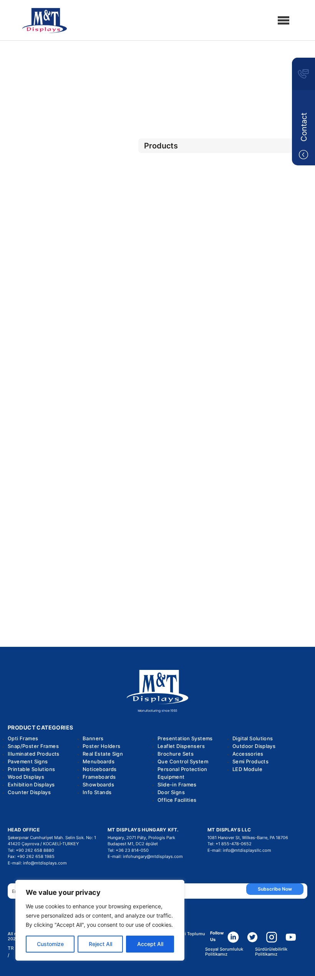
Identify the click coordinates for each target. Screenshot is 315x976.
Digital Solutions (252, 738)
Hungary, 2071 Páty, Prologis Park (141, 837)
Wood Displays (26, 777)
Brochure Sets (176, 754)
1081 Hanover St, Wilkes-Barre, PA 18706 (247, 837)
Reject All (100, 944)
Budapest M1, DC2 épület (133, 843)
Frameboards (99, 777)
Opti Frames (23, 738)
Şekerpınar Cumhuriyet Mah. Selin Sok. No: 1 (52, 837)
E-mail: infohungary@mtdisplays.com (145, 856)
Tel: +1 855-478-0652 (229, 843)
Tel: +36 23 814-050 (128, 850)
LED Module (247, 769)
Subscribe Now (275, 889)
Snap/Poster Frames (33, 746)
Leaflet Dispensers (181, 746)
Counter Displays (29, 792)
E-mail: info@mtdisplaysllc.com (239, 850)
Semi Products (250, 761)
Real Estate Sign (103, 754)
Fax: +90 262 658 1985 (31, 856)
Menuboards (98, 761)
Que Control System (183, 761)
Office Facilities (177, 800)
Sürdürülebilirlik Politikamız (271, 952)
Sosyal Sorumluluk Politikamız (224, 952)
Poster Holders (101, 746)
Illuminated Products (34, 754)
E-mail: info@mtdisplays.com (37, 863)
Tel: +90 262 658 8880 (31, 850)
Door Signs (171, 792)
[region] (99, 920)
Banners (93, 738)
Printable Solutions (31, 769)
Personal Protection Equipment (182, 773)
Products (157, 78)
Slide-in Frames (177, 784)
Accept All (150, 944)
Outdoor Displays (157, 98)
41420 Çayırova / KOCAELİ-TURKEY (43, 843)
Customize (50, 944)
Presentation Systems (185, 738)
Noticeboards (100, 769)
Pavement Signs (28, 761)
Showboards (98, 784)
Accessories (247, 754)
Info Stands (97, 792)
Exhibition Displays (31, 784)
